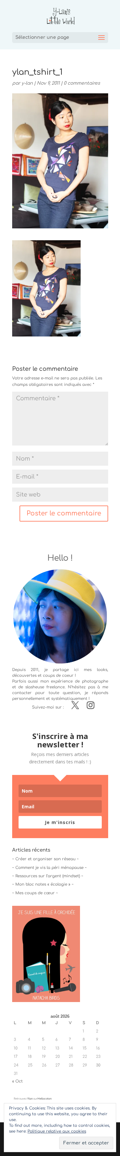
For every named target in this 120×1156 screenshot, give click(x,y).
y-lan (27, 83)
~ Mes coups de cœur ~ (35, 893)
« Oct (17, 1081)
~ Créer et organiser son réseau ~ (45, 859)
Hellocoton (44, 1098)
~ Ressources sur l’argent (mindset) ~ (47, 876)
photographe (95, 681)
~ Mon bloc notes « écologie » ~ (43, 884)
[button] (46, 288)
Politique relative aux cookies (57, 1131)
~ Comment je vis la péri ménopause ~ (49, 867)
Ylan (30, 1098)
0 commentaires (82, 83)
